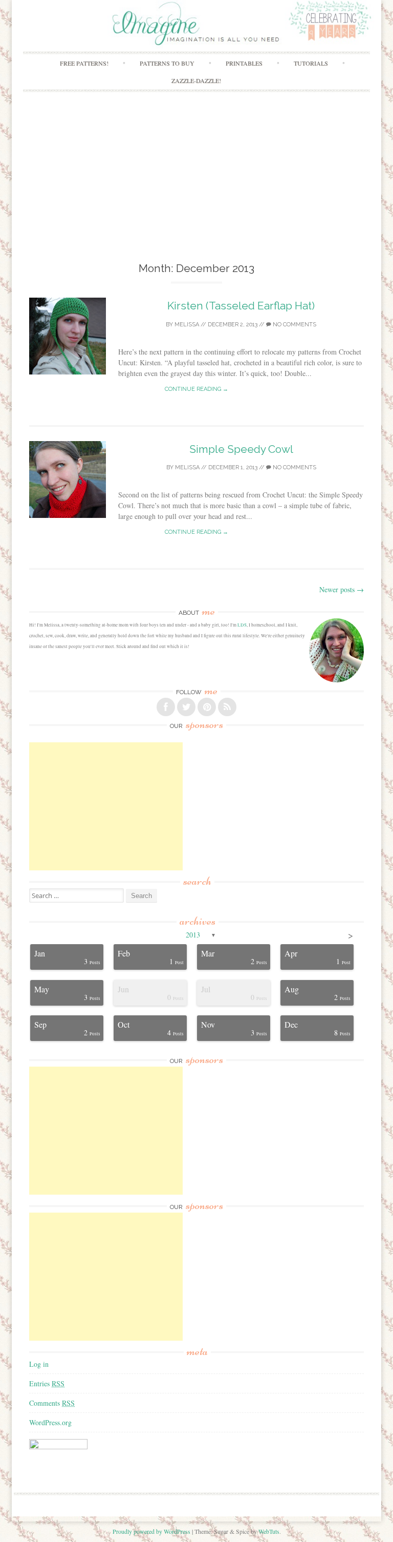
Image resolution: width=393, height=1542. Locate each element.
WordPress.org (50, 1422)
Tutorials (311, 63)
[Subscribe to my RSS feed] (227, 707)
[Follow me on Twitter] (186, 707)
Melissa (186, 324)
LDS (242, 625)
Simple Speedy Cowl (241, 449)
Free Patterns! (84, 63)
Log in (39, 1364)
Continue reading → (196, 389)
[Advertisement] (196, 183)
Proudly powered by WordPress (151, 1531)
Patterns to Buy (167, 63)
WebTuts (268, 1531)
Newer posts (341, 589)
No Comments (293, 324)
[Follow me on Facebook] (166, 707)
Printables (244, 63)
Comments (52, 1403)
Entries (46, 1383)
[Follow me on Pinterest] (207, 707)
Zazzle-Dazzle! (196, 80)
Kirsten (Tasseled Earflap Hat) (241, 305)
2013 (193, 935)
